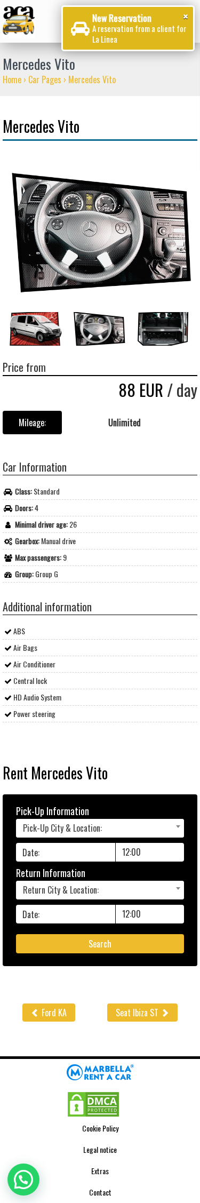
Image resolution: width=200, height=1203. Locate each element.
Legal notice (100, 1149)
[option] (100, 232)
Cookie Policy (100, 1128)
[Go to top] (176, 1035)
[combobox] (100, 828)
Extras (100, 1170)
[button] (23, 1180)
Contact (100, 1192)
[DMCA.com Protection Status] (93, 1103)
